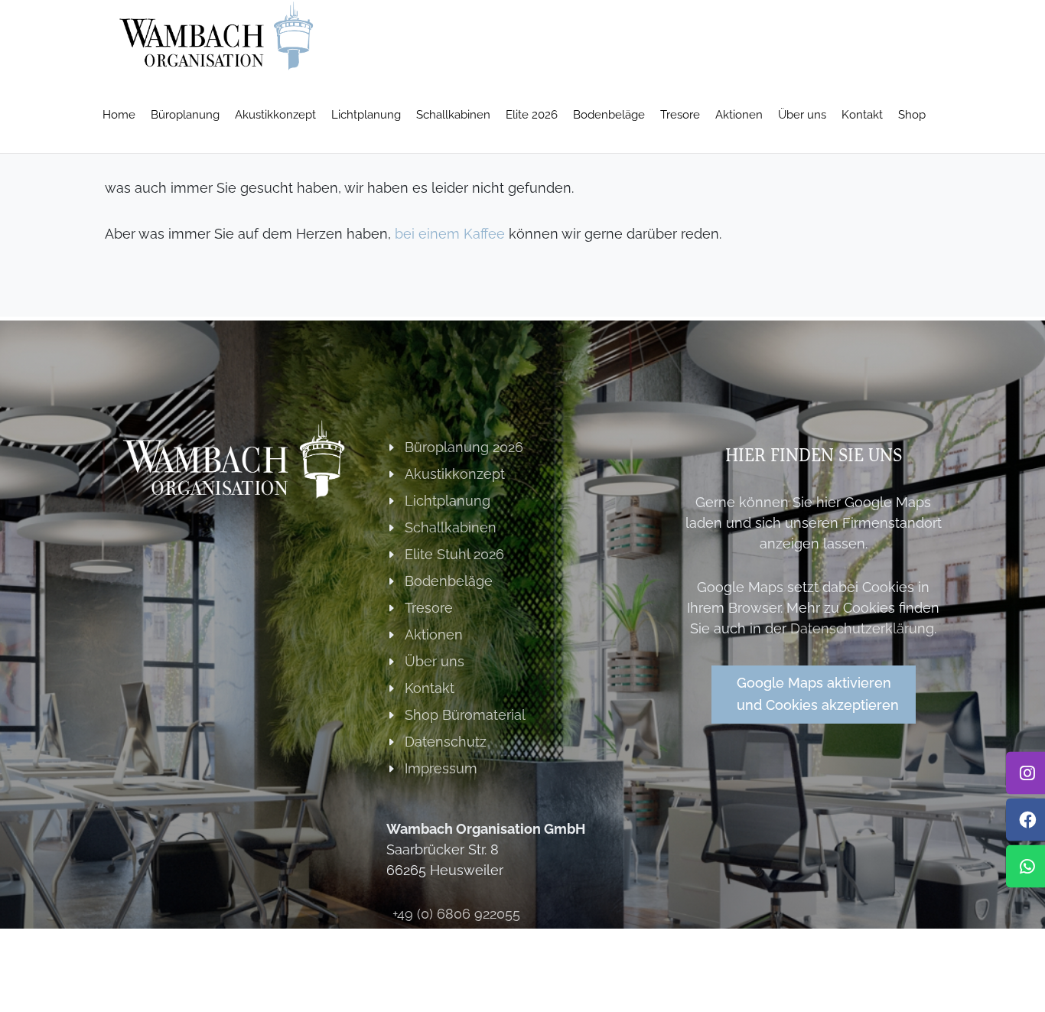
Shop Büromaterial (465, 715)
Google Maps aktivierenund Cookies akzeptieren (818, 694)
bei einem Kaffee (450, 234)
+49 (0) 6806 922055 (456, 914)
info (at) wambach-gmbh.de (481, 940)
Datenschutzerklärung (862, 628)
